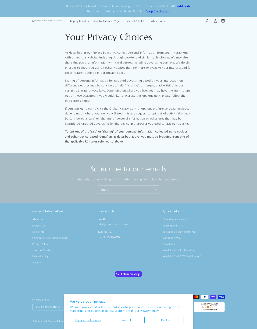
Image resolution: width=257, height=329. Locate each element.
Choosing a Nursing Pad (177, 219)
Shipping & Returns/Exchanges (50, 237)
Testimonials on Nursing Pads (180, 231)
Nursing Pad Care (173, 225)
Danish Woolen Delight (52, 321)
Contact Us (38, 225)
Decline (166, 320)
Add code (184, 6)
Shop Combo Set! (158, 11)
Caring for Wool (172, 237)
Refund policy (40, 256)
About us (37, 219)
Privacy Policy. (149, 310)
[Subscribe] (156, 190)
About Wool (170, 244)
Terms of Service (42, 250)
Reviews (37, 262)
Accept (126, 320)
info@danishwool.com (113, 224)
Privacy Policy (40, 244)
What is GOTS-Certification (179, 250)
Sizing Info (38, 231)
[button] (79, 21)
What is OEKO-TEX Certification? (182, 256)
